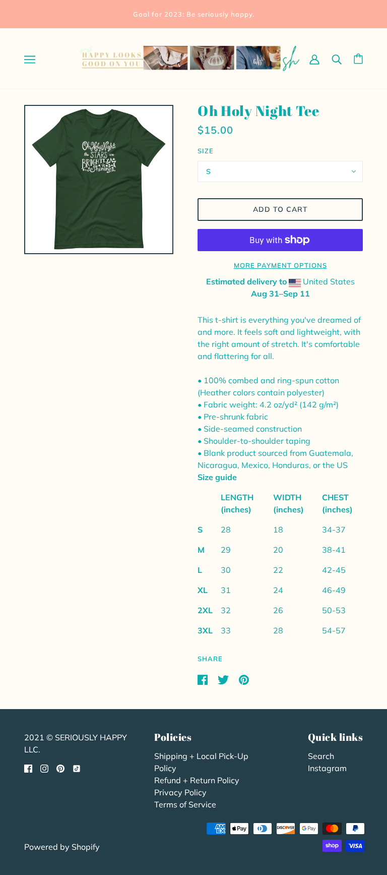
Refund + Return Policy (196, 780)
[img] (28, 767)
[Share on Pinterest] (244, 679)
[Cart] (358, 58)
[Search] (337, 58)
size (206, 151)
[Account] (314, 58)
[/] (190, 57)
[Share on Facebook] (204, 679)
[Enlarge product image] (98, 179)
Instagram (327, 768)
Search (321, 756)
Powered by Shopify (62, 847)
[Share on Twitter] (224, 679)
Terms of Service (185, 804)
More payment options (280, 265)
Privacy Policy (180, 792)
